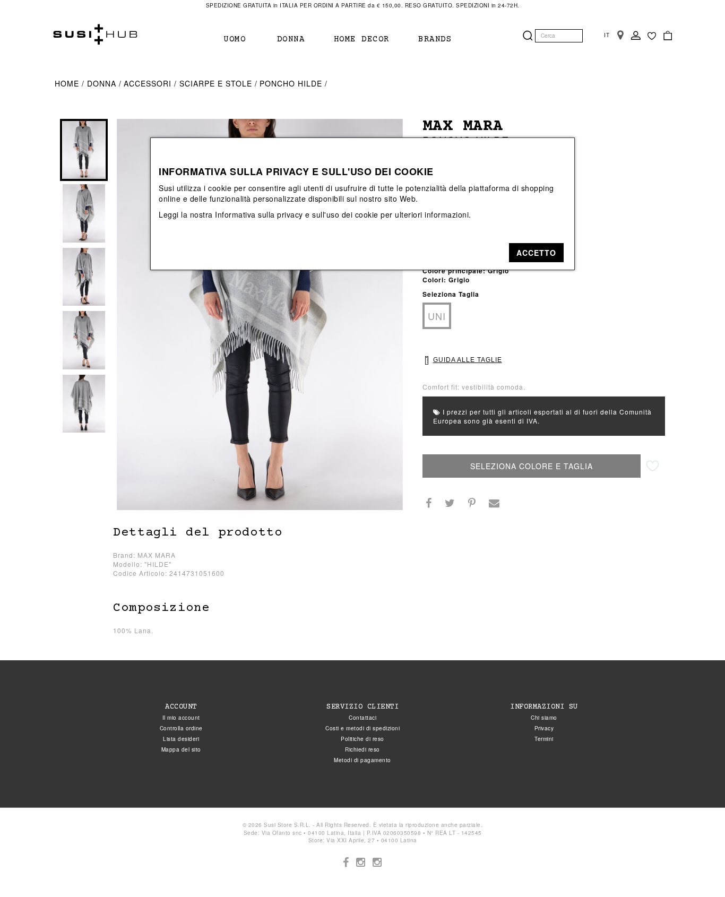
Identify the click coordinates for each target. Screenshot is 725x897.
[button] (536, 252)
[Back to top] (695, 867)
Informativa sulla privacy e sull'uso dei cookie (296, 214)
